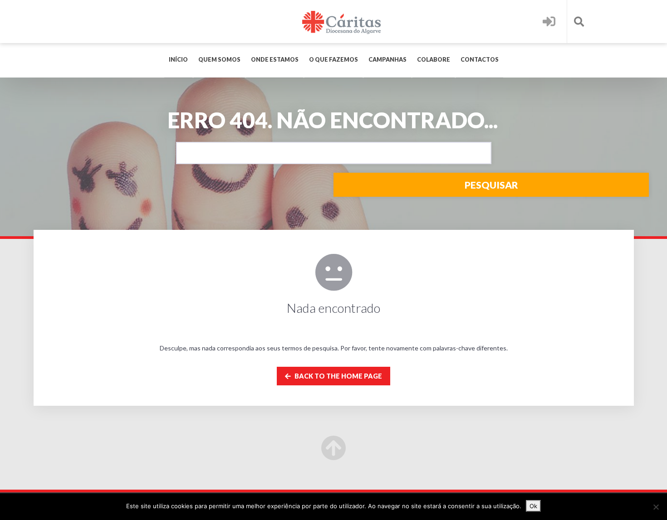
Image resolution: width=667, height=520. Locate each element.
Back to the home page (337, 376)
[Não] (655, 506)
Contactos (480, 59)
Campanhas (387, 59)
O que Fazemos (333, 59)
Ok (533, 506)
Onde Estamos (275, 59)
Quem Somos (219, 59)
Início (178, 59)
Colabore (433, 59)
